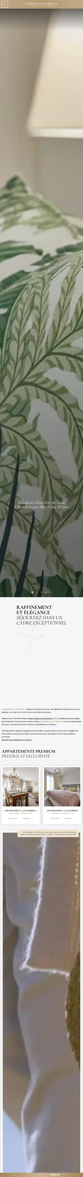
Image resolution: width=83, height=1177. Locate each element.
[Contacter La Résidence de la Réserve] (14, 1175)
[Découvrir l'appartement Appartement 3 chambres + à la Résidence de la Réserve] (21, 786)
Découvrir (13, 818)
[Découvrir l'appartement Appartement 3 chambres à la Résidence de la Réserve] (62, 786)
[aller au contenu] (41, 594)
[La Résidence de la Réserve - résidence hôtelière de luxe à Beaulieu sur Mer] (41, 4)
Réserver (55, 1175)
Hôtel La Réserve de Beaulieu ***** (42, 718)
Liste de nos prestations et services (16, 740)
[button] (32, 592)
